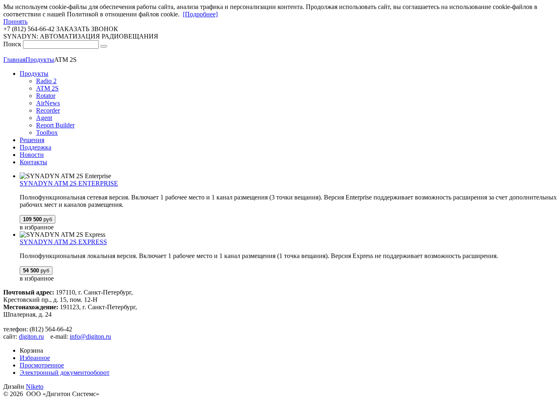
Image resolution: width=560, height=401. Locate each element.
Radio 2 (46, 80)
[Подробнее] (200, 14)
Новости (32, 154)
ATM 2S (47, 88)
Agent (44, 117)
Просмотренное (42, 365)
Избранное (35, 357)
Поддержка (35, 147)
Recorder (48, 110)
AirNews (48, 103)
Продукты (34, 73)
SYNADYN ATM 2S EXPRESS (63, 241)
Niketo (34, 386)
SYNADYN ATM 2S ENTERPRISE (69, 183)
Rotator (45, 95)
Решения (32, 139)
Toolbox (47, 132)
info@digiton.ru (90, 336)
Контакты (33, 162)
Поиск (12, 44)
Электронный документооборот (64, 372)
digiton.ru (31, 336)
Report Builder (55, 125)
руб (37, 219)
